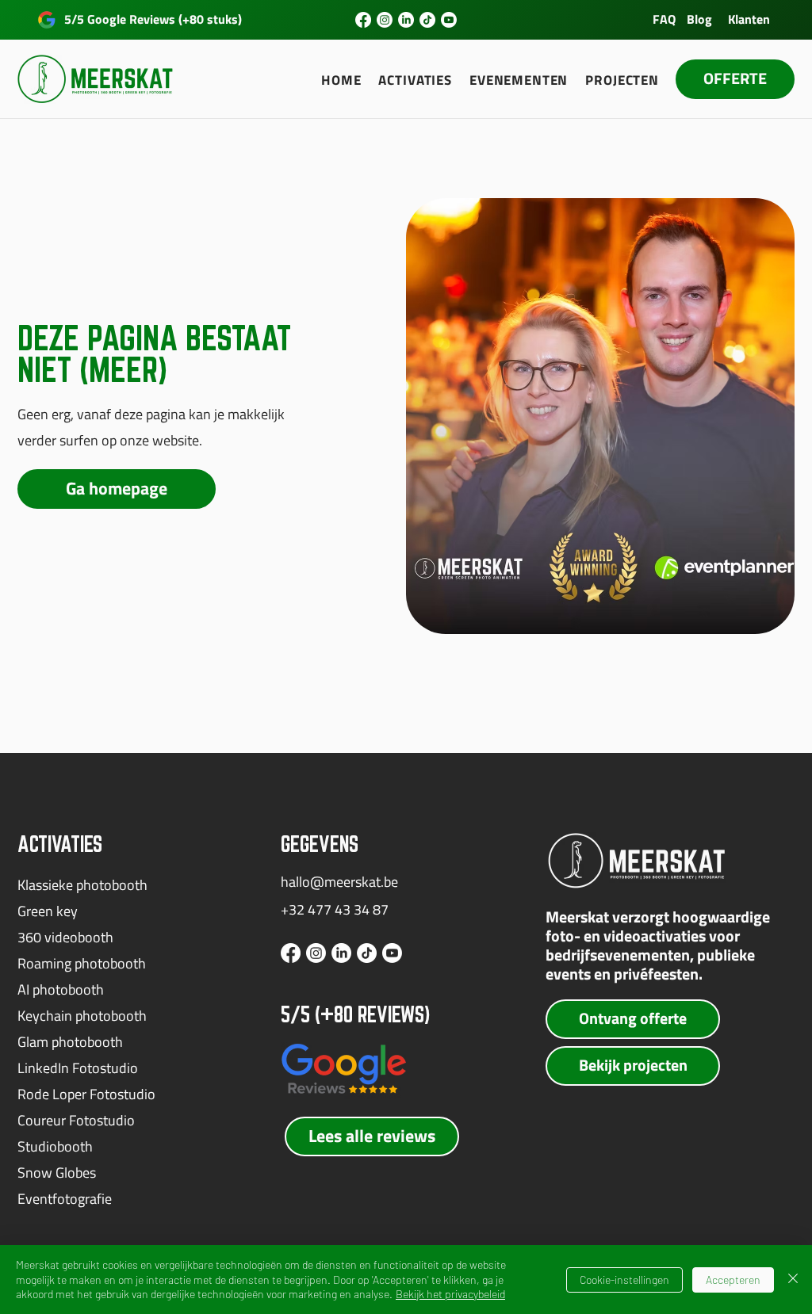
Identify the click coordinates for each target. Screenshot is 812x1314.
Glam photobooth (70, 1042)
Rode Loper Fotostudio (86, 1094)
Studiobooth (55, 1146)
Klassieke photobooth (82, 885)
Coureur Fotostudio (76, 1120)
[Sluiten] (792, 1279)
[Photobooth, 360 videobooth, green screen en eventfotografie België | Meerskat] (363, 20)
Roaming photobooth (81, 963)
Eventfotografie (64, 1199)
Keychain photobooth (82, 1016)
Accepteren (733, 1279)
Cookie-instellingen (624, 1279)
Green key (47, 911)
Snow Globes (56, 1172)
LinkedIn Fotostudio (77, 1068)
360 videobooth (65, 937)
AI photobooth (60, 989)
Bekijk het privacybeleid (450, 1294)
